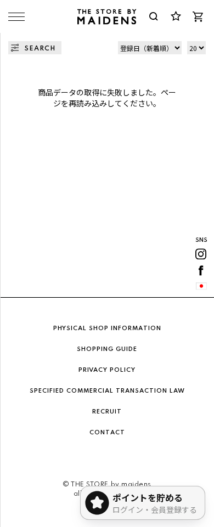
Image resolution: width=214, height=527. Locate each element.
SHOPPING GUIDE (107, 349)
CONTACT (107, 432)
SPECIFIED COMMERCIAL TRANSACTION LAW (107, 391)
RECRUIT (107, 412)
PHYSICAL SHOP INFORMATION (107, 328)
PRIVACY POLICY (107, 370)
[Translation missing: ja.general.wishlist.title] (176, 16)
